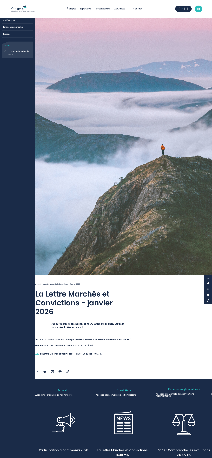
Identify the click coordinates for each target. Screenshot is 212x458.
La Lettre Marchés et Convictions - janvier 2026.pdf (66, 353)
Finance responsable (13, 27)
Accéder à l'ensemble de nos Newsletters (116, 395)
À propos (71, 8)
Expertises (85, 8)
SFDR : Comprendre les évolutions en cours (184, 452)
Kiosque (7, 34)
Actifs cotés (9, 20)
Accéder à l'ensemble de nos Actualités (54, 395)
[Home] (24, 8)
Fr (198, 8)
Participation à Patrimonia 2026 (63, 450)
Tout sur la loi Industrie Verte (18, 53)
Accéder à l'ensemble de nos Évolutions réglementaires (175, 395)
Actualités (119, 8)
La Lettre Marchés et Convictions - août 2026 (123, 452)
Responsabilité (102, 8)
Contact (137, 8)
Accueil (38, 284)
